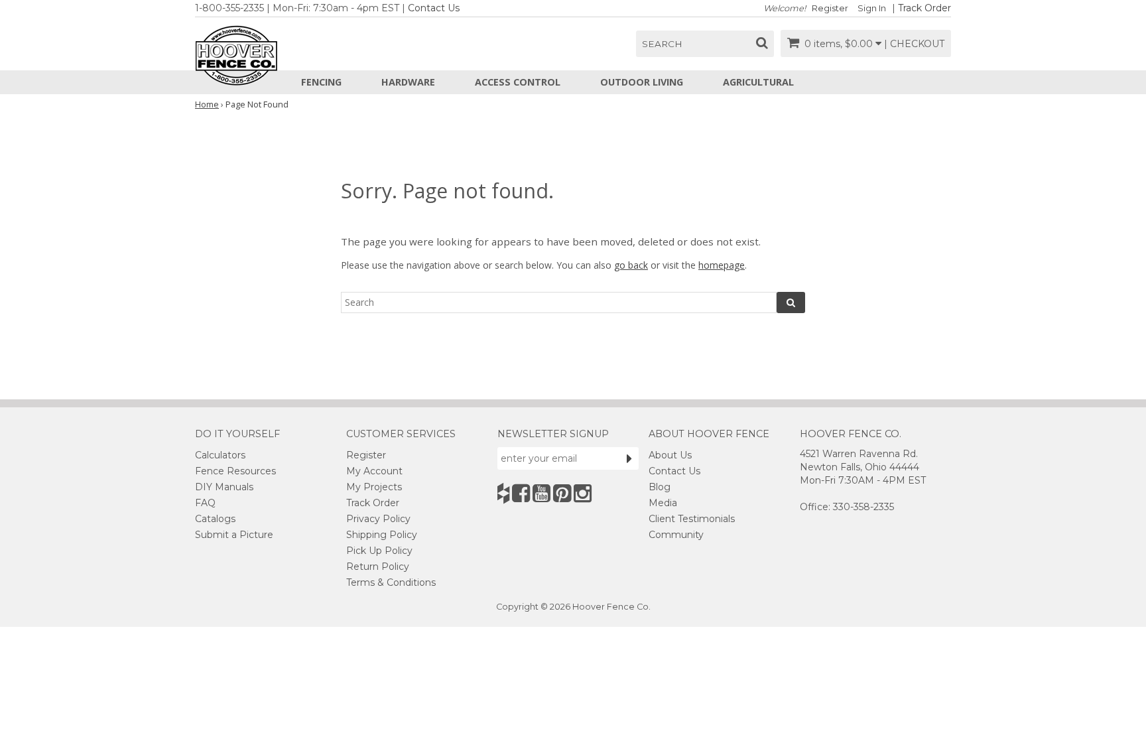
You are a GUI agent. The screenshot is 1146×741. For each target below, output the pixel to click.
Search (662, 43)
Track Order (924, 8)
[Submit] (629, 458)
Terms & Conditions (391, 582)
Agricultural (758, 82)
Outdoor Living (641, 82)
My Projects (374, 487)
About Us (670, 455)
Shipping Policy (381, 535)
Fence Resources (235, 471)
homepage (721, 265)
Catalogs (215, 519)
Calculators (220, 455)
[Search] (791, 302)
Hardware (408, 82)
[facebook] (521, 493)
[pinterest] (562, 493)
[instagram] (583, 493)
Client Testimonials (692, 519)
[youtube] (541, 493)
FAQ (205, 503)
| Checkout (914, 44)
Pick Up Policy (379, 551)
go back (631, 265)
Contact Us (434, 8)
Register (830, 8)
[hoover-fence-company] (503, 493)
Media (663, 503)
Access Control (517, 82)
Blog (659, 487)
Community (676, 535)
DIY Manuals (224, 487)
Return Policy (377, 567)
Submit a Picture (234, 535)
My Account (374, 471)
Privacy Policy (378, 519)
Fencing (321, 82)
